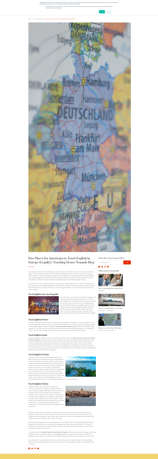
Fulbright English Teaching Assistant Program (55, 432)
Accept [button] (101, 11)
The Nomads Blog (37, 19)
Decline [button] (109, 11)
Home (29, 19)
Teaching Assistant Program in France (66, 326)
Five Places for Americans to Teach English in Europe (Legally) (59, 19)
